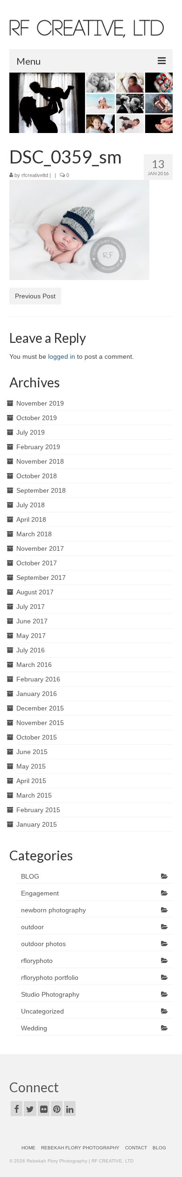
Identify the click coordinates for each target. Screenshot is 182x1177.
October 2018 (36, 476)
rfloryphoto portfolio (49, 977)
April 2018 (31, 519)
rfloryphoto (37, 960)
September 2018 (41, 490)
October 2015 (36, 737)
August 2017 (35, 592)
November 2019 (40, 403)
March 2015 (34, 795)
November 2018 (40, 461)
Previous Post (35, 296)
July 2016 (30, 650)
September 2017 (41, 577)
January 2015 (36, 824)
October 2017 (36, 563)
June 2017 (32, 621)
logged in (61, 356)
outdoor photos (43, 944)
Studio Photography (50, 994)
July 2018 (30, 505)
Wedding (34, 1028)
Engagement (40, 893)
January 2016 (36, 693)
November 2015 (40, 722)
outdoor (32, 927)
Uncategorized (42, 1011)
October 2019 (36, 418)
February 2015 (38, 810)
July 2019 (30, 432)
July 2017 (30, 606)
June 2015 (32, 751)
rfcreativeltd (34, 175)
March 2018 (34, 534)
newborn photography (53, 910)
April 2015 (31, 781)
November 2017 (40, 548)
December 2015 (40, 708)
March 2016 (34, 664)
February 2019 (38, 447)
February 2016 (38, 679)
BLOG (30, 876)
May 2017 (31, 635)
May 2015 (31, 766)
